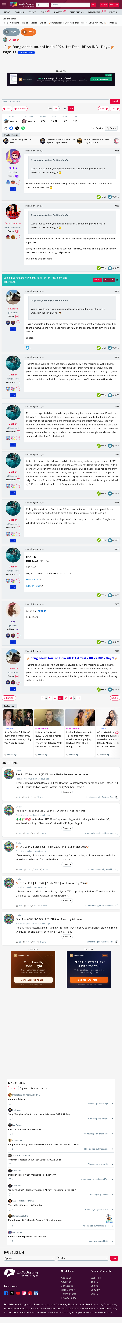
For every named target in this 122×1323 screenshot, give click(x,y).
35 (71, 698)
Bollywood (17, 1110)
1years (12, 121)
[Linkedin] (36, 1293)
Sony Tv (95, 1289)
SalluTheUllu (108, 905)
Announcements (39, 1088)
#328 (117, 549)
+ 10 (18, 237)
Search (115, 101)
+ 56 (18, 635)
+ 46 (18, 322)
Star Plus (96, 1277)
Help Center (68, 1289)
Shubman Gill (32, 579)
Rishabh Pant (33, 585)
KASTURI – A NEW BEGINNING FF (24, 1129)
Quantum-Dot (102, 1226)
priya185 (104, 1164)
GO (93, 4)
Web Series (17, 1232)
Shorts (58, 12)
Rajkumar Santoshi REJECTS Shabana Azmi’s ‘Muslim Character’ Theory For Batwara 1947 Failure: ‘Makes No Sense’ (48, 739)
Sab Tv (94, 1293)
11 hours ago (90, 1134)
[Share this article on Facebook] (11, 128)
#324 (117, 357)
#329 (117, 604)
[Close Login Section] (117, 279)
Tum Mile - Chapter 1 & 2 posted (25, 1205)
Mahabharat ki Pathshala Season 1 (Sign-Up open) (34, 1220)
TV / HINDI (8, 728)
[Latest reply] (116, 797)
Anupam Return (16, 1099)
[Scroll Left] (5, 141)
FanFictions (76, 12)
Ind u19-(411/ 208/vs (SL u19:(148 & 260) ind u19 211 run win (50, 810)
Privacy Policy (68, 1298)
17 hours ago (93, 1194)
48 (79, 698)
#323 (117, 291)
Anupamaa (17, 1140)
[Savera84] (6, 121)
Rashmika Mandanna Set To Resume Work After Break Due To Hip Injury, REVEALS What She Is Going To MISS (79, 739)
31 (50, 698)
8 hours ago (93, 1118)
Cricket (13, 39)
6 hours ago (93, 1103)
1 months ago (93, 833)
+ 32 (18, 389)
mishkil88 (104, 1241)
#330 (117, 651)
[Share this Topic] (5, 128)
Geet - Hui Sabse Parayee (23, 1201)
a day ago (93, 1241)
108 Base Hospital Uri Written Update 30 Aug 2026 (34, 1159)
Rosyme (105, 1118)
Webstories (94, 12)
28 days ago (94, 797)
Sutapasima (103, 1149)
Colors (94, 1285)
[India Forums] (22, 5)
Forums (19, 12)
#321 (117, 150)
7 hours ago (93, 1164)
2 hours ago (86, 1179)
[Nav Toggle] (4, 5)
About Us (66, 1277)
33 (60, 698)
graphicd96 (103, 1134)
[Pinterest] (30, 1293)
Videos (113, 12)
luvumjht (104, 1103)
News (7, 12)
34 (66, 698)
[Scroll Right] (117, 141)
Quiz (43, 12)
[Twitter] (12, 1293)
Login (104, 4)
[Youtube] (18, 1293)
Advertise (66, 1281)
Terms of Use (68, 1293)
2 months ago (93, 942)
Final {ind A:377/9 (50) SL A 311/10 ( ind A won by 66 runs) (49, 919)
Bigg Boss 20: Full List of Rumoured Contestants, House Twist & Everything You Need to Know (17, 737)
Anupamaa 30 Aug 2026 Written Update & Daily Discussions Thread (43, 1144)
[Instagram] (24, 1293)
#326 (117, 454)
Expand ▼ (67, 792)
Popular (23, 1088)
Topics (32, 12)
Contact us (67, 1285)
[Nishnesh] (24, 121)
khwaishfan (103, 1209)
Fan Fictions (17, 1125)
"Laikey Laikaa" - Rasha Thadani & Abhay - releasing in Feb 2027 (42, 1189)
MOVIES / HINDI (41, 728)
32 (55, 698)
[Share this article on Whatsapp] (23, 128)
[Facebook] (6, 1293)
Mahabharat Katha (20, 1216)
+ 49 (18, 182)
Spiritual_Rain (108, 797)
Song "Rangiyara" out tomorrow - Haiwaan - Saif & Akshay (39, 1114)
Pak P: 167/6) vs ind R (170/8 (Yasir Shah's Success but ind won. (52, 774)
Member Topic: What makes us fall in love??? (32, 1174)
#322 (117, 205)
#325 (117, 406)
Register (114, 4)
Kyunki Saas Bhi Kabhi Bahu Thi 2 (26, 1095)
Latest (13, 1088)
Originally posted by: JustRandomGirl (50, 159)
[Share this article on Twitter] (17, 128)
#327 (117, 502)
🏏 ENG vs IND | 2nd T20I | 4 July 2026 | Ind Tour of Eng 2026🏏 (52, 846)
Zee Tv (94, 1281)
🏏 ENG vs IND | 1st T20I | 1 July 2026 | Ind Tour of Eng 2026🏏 (52, 883)
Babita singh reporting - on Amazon (27, 1236)
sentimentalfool (101, 1179)
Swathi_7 (110, 869)
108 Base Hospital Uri (21, 1155)
